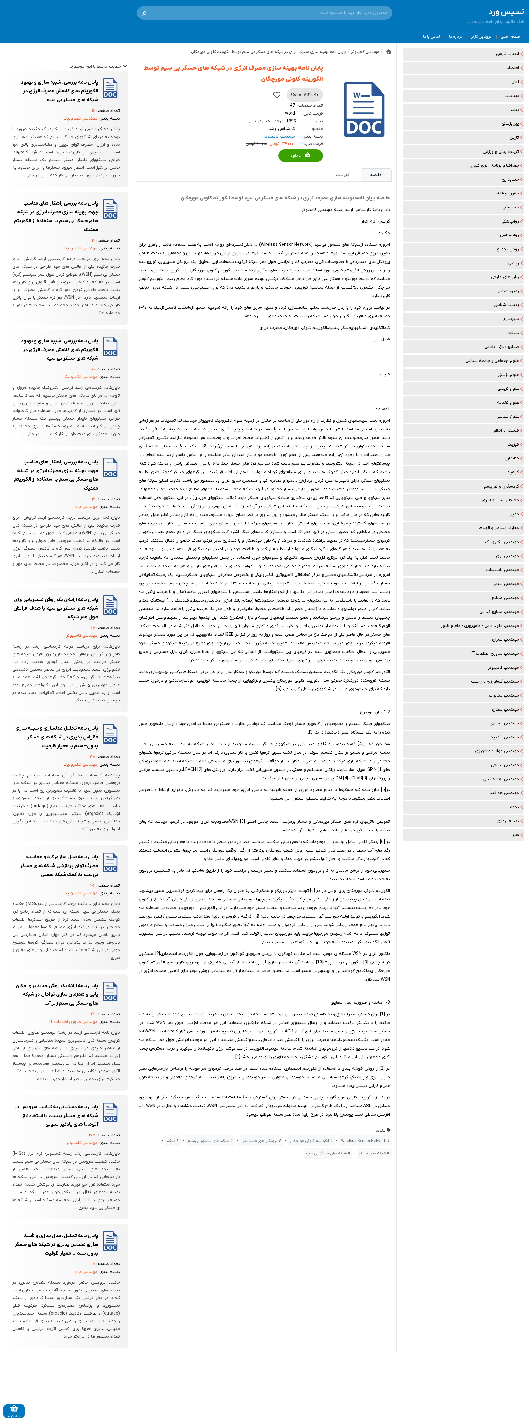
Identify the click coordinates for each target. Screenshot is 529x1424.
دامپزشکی (510, 207)
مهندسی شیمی (505, 584)
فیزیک (513, 444)
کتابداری (511, 458)
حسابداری (510, 179)
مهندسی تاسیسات (502, 570)
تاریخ (514, 138)
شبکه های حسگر (372, 1153)
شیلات (513, 333)
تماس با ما (431, 36)
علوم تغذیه (508, 403)
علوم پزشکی (508, 375)
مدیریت (512, 514)
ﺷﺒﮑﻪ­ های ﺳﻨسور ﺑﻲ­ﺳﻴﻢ (208, 1140)
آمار (515, 82)
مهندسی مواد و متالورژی (497, 751)
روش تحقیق (507, 249)
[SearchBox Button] (144, 13)
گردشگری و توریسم (501, 486)
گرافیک (512, 472)
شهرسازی (510, 319)
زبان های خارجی (505, 277)
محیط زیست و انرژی (500, 500)
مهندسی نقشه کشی (501, 779)
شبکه (171, 1140)
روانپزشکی (510, 221)
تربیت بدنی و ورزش (501, 152)
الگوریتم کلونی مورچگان (309, 1140)
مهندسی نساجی (505, 765)
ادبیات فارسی (507, 54)
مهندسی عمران (505, 639)
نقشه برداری (508, 821)
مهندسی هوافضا (504, 793)
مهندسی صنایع (505, 598)
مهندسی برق (507, 556)
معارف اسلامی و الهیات (499, 528)
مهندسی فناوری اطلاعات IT (495, 654)
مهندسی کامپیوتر (503, 668)
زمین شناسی (507, 291)
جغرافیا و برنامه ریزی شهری (494, 165)
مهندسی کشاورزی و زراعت (495, 681)
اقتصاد (513, 68)
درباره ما (455, 36)
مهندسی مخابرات (504, 695)
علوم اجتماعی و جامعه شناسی (492, 361)
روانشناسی (509, 235)
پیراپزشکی (510, 124)
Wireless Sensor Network (363, 1140)
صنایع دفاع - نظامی (501, 347)
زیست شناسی (506, 305)
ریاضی (513, 263)
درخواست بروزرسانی (265, 121)
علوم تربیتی (508, 389)
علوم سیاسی (508, 416)
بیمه (514, 110)
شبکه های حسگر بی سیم (326, 1153)
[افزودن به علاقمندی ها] (277, 95)
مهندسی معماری (504, 723)
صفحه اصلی (510, 36)
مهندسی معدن (505, 709)
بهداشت (511, 96)
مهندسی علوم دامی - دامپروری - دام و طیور (480, 626)
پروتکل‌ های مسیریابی (259, 1140)
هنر (515, 835)
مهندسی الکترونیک (502, 542)
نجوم (514, 807)
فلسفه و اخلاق (506, 430)
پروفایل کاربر (481, 36)
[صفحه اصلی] (389, 51)
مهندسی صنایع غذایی (499, 612)
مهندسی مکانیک (504, 737)
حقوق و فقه (508, 193)
